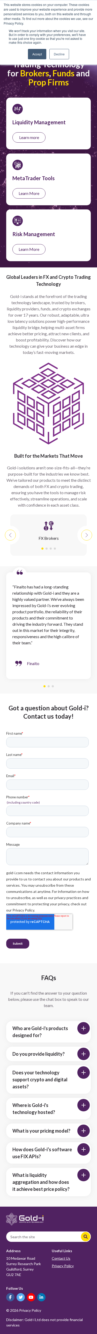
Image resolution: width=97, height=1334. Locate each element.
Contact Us (61, 1258)
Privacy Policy (63, 1266)
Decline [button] (59, 54)
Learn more (29, 137)
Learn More (29, 193)
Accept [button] (37, 54)
